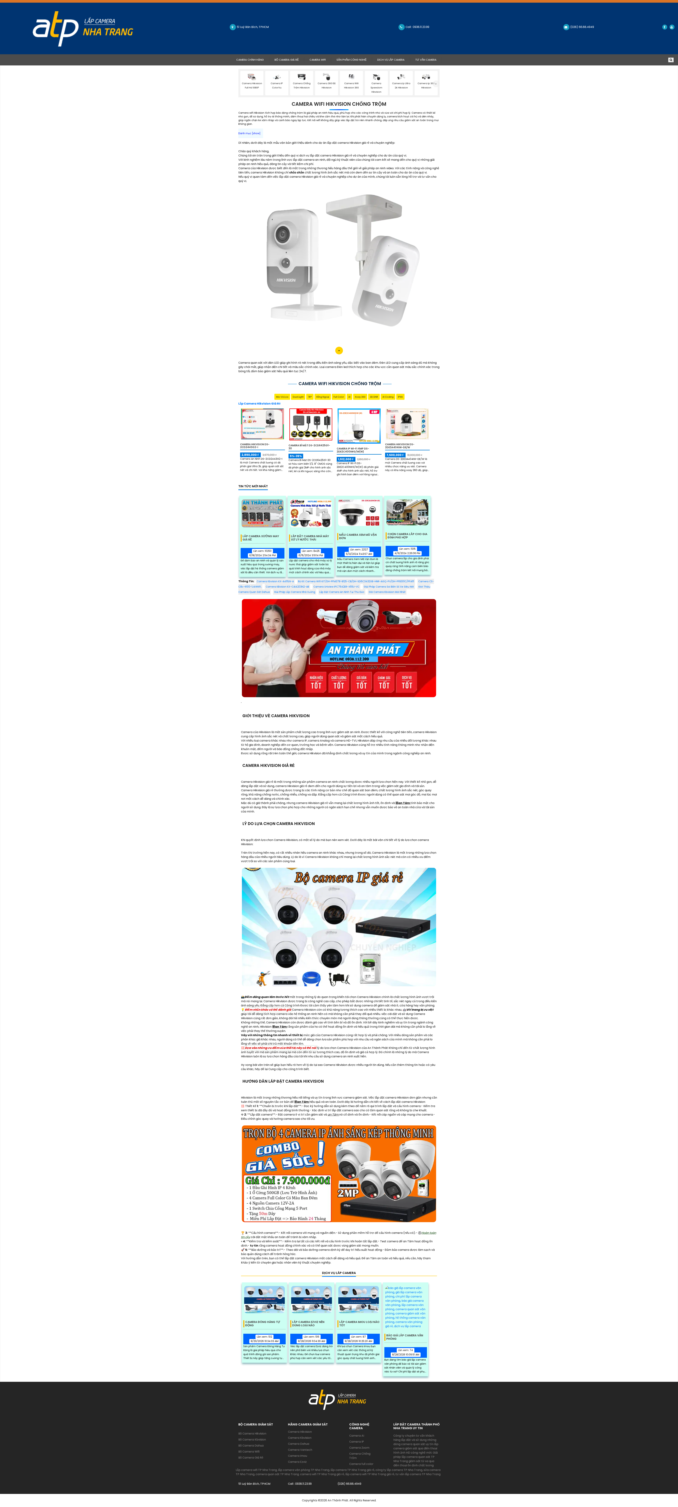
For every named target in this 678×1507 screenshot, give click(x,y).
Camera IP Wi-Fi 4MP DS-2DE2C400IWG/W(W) (353, 450)
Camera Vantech (300, 1450)
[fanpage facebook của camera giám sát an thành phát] (664, 27)
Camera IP (356, 1442)
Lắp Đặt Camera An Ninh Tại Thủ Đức (341, 592)
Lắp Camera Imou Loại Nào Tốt (359, 1323)
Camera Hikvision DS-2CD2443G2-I (254, 446)
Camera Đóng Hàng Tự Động (262, 1323)
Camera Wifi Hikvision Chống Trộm (339, 104)
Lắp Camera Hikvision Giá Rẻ (259, 404)
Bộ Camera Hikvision (252, 1433)
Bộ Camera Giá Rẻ (287, 60)
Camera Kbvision (299, 1438)
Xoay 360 (360, 397)
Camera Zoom (359, 1448)
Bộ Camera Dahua (251, 1446)
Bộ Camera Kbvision (252, 1440)
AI (349, 397)
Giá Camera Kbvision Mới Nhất (387, 592)
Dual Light (298, 397)
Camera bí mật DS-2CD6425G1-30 (309, 447)
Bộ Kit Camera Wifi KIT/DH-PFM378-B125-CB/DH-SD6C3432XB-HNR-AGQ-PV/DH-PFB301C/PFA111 (356, 581)
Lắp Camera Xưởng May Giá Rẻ (261, 538)
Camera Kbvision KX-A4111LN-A (275, 581)
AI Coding (388, 397)
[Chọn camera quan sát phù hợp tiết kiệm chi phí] (436, 83)
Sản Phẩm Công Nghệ (352, 60)
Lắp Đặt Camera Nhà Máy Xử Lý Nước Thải (310, 538)
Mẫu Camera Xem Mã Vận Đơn (358, 536)
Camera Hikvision (300, 1432)
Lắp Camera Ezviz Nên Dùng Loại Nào (308, 1323)
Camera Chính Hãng (252, 60)
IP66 (400, 397)
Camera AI (356, 1436)
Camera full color (361, 1464)
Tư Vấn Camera (425, 60)
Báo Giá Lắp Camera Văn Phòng (404, 1337)
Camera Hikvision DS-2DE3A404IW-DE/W (399, 446)
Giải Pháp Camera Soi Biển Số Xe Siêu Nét (389, 586)
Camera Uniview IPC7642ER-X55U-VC (336, 586)
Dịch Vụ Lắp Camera (391, 60)
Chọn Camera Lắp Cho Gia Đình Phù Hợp (407, 535)
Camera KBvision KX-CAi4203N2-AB (287, 586)
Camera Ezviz (297, 1462)
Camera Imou (297, 1456)
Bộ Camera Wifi (249, 1452)
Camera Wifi (318, 60)
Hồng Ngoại (322, 397)
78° (310, 397)
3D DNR (374, 397)
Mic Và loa (282, 397)
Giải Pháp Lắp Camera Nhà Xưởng (294, 592)
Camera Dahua (298, 1444)
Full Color (339, 397)
